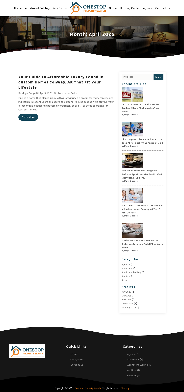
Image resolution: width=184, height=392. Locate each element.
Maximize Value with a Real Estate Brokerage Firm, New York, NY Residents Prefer (142, 244)
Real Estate (60, 8)
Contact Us (162, 8)
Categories (76, 359)
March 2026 (127, 303)
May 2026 (126, 295)
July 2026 (126, 291)
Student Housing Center (124, 8)
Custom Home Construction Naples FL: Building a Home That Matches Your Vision (142, 108)
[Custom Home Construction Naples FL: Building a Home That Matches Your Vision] (132, 94)
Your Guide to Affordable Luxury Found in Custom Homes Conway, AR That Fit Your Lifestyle (61, 82)
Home (18, 8)
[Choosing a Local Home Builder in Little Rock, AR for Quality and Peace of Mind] (132, 129)
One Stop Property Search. (88, 388)
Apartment (127, 268)
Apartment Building (37, 8)
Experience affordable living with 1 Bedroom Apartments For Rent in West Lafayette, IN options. (142, 174)
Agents (147, 8)
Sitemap (125, 388)
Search (158, 77)
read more (28, 117)
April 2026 (126, 299)
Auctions (126, 276)
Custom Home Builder (66, 93)
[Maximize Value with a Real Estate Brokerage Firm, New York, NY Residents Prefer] (132, 230)
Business (126, 280)
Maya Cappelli (30, 93)
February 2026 (129, 307)
